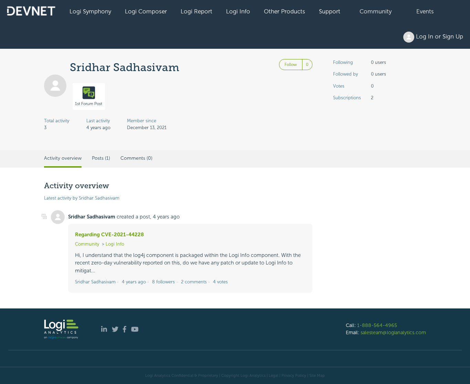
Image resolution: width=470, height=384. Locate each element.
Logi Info (238, 11)
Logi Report (196, 11)
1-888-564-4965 (377, 325)
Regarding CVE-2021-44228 (109, 234)
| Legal (272, 375)
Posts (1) (101, 158)
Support (329, 11)
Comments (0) (136, 158)
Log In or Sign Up (438, 36)
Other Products (284, 11)
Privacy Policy (293, 375)
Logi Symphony (90, 11)
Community (376, 11)
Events (425, 11)
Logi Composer (146, 11)
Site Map (317, 375)
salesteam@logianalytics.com (393, 332)
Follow (291, 64)
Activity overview (63, 158)
